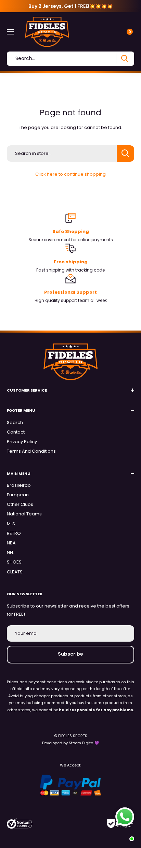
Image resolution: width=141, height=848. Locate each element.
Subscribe (70, 653)
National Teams (24, 514)
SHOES (14, 562)
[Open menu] (10, 31)
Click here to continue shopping (70, 174)
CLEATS (15, 572)
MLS (11, 524)
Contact (16, 432)
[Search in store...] (125, 153)
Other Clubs (20, 504)
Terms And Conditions (31, 451)
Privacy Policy (22, 441)
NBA (11, 543)
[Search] (124, 58)
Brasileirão (19, 485)
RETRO (14, 533)
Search (15, 422)
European (18, 495)
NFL (10, 552)
